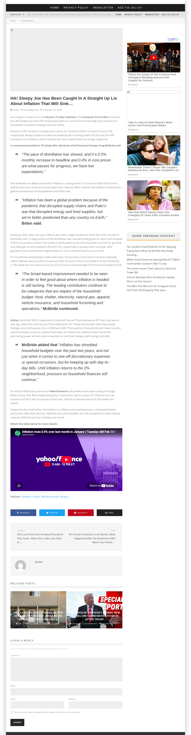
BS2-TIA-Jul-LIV (130, 7)
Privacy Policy (76, 7)
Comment (15, 655)
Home (55, 7)
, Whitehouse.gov (49, 496)
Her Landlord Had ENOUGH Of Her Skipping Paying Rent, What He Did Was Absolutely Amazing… (82, 15)
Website (72, 699)
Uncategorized (30, 110)
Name (13, 686)
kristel (15, 110)
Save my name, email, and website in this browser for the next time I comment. (47, 712)
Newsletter (103, 7)
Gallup (36, 496)
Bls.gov (64, 496)
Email (13, 699)
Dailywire (26, 496)
